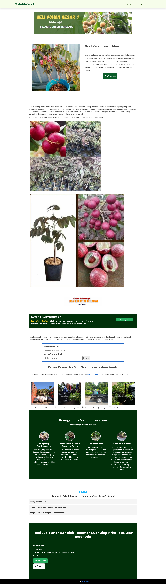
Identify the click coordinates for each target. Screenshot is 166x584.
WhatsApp (111, 76)
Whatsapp (41, 561)
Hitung (86, 358)
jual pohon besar (93, 374)
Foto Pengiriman (144, 5)
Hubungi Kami (125, 319)
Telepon (40, 566)
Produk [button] (130, 5)
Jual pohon (85, 581)
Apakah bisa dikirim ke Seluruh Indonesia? (49, 507)
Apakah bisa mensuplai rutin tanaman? (48, 513)
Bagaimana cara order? (42, 502)
